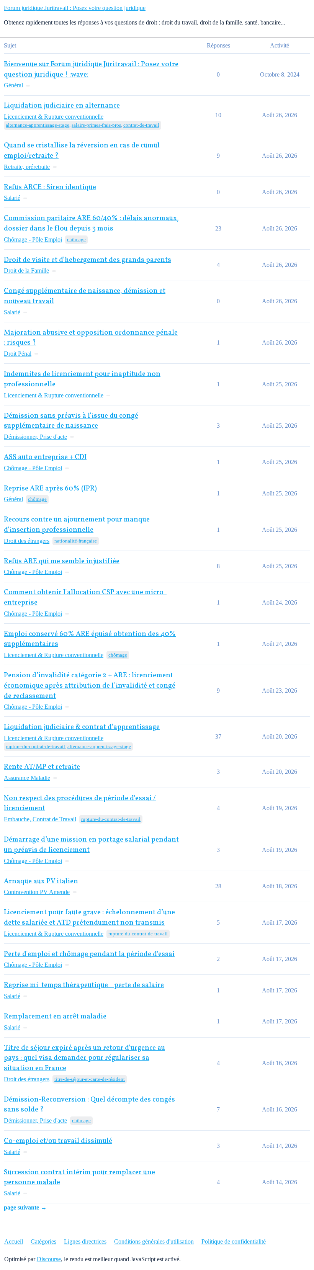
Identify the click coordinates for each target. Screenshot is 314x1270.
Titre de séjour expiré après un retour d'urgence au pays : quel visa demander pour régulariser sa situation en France (84, 1058)
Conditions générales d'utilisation (154, 1241)
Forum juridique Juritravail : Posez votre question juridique (75, 8)
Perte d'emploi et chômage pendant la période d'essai (89, 954)
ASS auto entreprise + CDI (45, 457)
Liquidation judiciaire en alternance (62, 106)
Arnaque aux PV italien (41, 881)
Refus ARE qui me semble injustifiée (61, 561)
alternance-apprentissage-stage (37, 125)
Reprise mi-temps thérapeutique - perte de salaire (84, 985)
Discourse (49, 1259)
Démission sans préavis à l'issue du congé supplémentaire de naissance (71, 421)
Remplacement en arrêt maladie (55, 1017)
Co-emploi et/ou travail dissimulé (58, 1141)
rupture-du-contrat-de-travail (35, 746)
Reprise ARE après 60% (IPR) (50, 489)
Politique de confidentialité (233, 1241)
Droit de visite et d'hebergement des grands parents (87, 260)
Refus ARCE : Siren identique (50, 187)
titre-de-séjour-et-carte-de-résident (89, 1079)
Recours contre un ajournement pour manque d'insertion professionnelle (77, 525)
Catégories (43, 1241)
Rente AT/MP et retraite (42, 767)
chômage (76, 239)
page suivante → (25, 1207)
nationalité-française (75, 541)
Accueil (13, 1241)
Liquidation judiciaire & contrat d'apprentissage (82, 727)
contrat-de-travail (141, 125)
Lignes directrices (85, 1241)
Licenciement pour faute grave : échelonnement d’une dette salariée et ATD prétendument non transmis (89, 918)
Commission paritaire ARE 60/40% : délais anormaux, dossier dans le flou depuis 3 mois (91, 224)
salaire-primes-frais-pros (96, 125)
